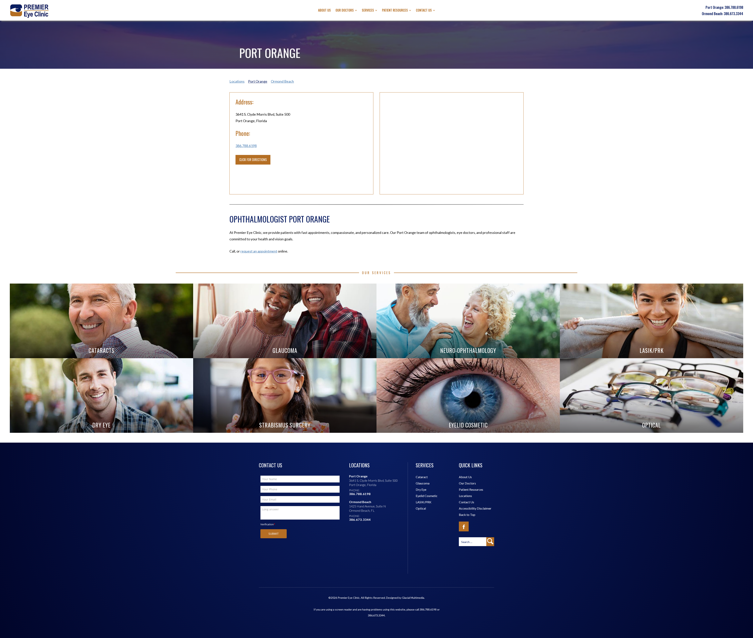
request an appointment (258, 251)
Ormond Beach (282, 81)
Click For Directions (253, 159)
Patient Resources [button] (395, 10)
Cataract (422, 477)
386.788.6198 (246, 146)
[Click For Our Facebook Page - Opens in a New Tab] (464, 526)
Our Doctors (345, 10)
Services (368, 10)
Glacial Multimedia (413, 597)
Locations (237, 81)
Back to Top (467, 514)
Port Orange (257, 81)
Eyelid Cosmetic (426, 496)
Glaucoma (422, 483)
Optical (421, 508)
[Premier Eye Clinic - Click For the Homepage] (29, 11)
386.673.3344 (376, 615)
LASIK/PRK (423, 502)
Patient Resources (471, 489)
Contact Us (424, 10)
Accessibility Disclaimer (475, 508)
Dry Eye (421, 489)
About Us (324, 10)
